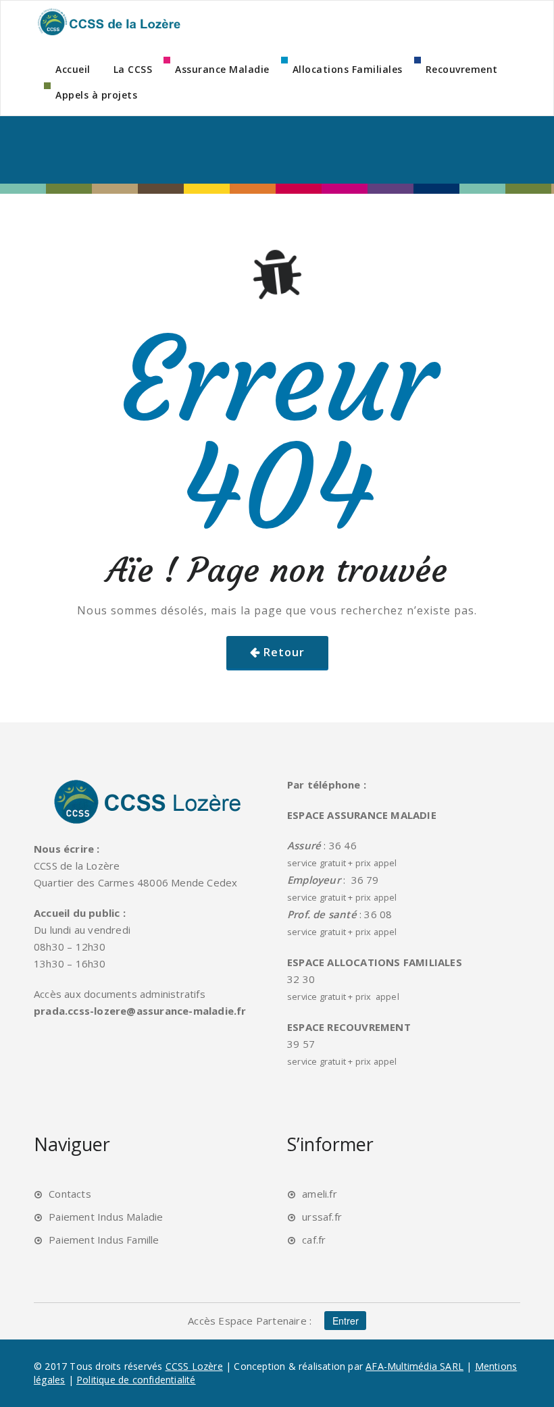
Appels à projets (96, 94)
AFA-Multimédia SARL (414, 1366)
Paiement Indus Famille (104, 1239)
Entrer (345, 1320)
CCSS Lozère (194, 1366)
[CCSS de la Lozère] (108, 22)
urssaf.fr (322, 1216)
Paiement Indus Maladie (106, 1216)
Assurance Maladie (222, 69)
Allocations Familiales (348, 69)
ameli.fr (319, 1193)
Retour (284, 652)
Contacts (70, 1193)
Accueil (73, 69)
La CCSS (133, 69)
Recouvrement (462, 69)
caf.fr (314, 1239)
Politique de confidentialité (136, 1379)
